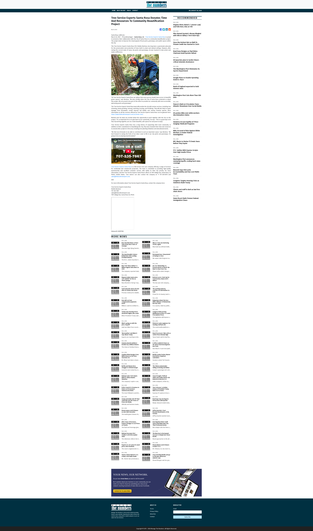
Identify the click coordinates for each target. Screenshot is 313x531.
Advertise (153, 514)
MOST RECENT (121, 10)
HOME (114, 10)
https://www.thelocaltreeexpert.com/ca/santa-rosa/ (127, 114)
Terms (152, 509)
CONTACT (135, 10)
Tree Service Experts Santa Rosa (155, 37)
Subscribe (187, 517)
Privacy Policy (154, 511)
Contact (152, 516)
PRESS (129, 10)
